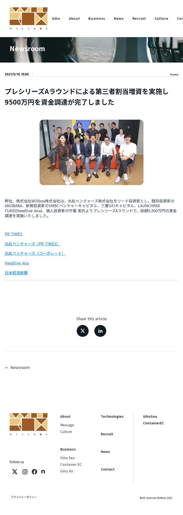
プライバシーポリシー (24, 497)
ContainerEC (153, 423)
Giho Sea (67, 457)
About (65, 416)
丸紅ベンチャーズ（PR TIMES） (32, 243)
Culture (66, 431)
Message (67, 424)
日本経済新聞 (16, 272)
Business (68, 449)
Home (174, 74)
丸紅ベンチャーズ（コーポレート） (35, 253)
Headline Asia (17, 263)
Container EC (71, 464)
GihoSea (150, 416)
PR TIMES (13, 234)
